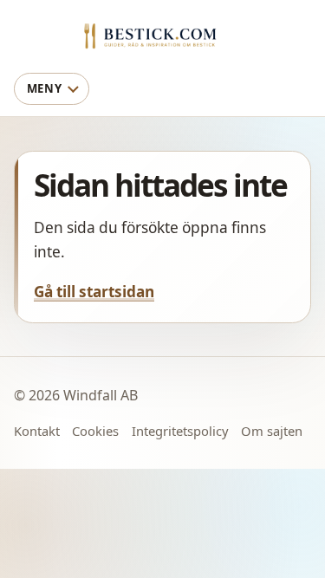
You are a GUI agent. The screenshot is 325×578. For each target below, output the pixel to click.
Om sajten (271, 430)
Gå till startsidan (94, 292)
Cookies (95, 430)
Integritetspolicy (180, 430)
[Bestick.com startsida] (163, 35)
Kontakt (37, 430)
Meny (44, 88)
